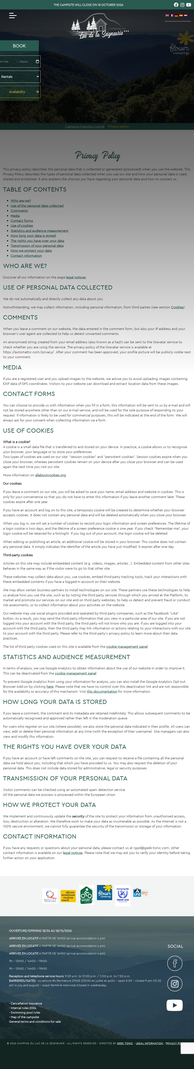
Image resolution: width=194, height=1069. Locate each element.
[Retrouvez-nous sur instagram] (182, 5)
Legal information (150, 1043)
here (50, 686)
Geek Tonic (125, 1043)
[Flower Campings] (106, 896)
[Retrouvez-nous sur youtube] (188, 5)
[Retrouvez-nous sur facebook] (176, 5)
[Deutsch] (176, 15)
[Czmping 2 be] (124, 896)
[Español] (181, 15)
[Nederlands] (185, 15)
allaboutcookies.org (50, 475)
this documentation (102, 691)
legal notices (73, 853)
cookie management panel (127, 646)
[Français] (172, 15)
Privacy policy (176, 1043)
